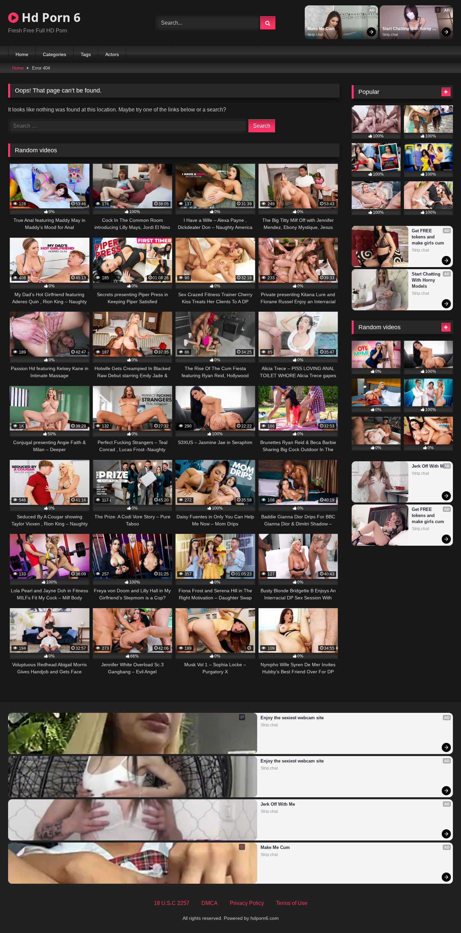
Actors (112, 54)
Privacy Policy (247, 903)
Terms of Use (291, 903)
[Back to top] (440, 912)
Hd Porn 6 (50, 17)
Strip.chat (315, 34)
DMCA (209, 903)
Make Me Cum (321, 28)
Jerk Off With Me (429, 466)
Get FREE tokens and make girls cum (428, 236)
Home (22, 54)
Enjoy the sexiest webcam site (292, 717)
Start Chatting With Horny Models (407, 29)
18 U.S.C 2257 (171, 903)
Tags (86, 54)
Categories (54, 54)
